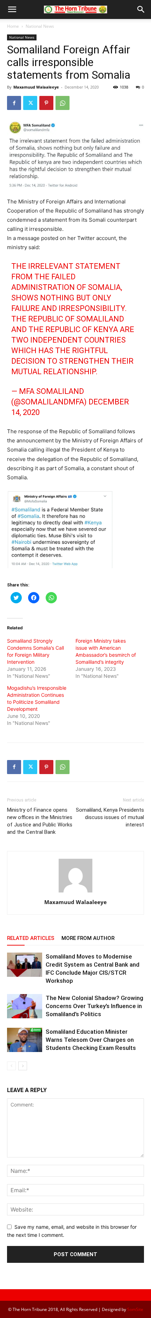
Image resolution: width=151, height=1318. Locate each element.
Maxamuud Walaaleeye (36, 87)
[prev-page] (11, 1065)
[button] (12, 9)
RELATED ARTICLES (30, 938)
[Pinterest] (46, 103)
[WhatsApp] (62, 103)
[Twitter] (30, 103)
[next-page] (22, 1065)
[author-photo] (75, 892)
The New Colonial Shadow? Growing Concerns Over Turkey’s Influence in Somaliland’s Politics (94, 1006)
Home (13, 26)
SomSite (135, 1309)
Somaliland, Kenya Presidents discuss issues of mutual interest (110, 817)
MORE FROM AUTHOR (87, 938)
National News (40, 26)
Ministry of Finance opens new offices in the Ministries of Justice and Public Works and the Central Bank (39, 821)
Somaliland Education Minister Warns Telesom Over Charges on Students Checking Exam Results (91, 1039)
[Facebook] (14, 103)
